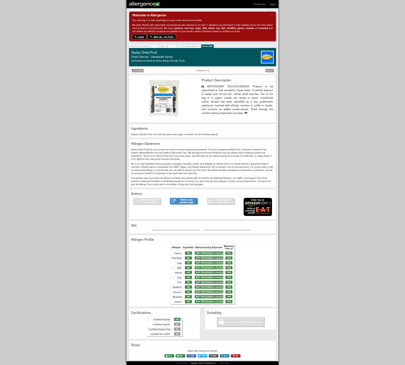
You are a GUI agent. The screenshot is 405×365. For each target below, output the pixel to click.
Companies (145, 46)
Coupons (162, 46)
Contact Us (259, 4)
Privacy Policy (224, 363)
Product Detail (207, 46)
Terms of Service (182, 363)
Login (140, 36)
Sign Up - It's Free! (163, 36)
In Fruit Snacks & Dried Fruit (188, 46)
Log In (273, 4)
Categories (134, 46)
